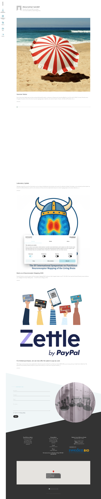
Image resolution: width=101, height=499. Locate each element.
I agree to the (20, 412)
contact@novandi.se (53, 446)
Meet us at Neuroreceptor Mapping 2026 (30, 273)
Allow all (67, 260)
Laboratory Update (23, 183)
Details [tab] (50, 241)
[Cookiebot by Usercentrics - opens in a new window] (70, 237)
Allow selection (50, 260)
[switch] (44, 256)
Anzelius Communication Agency (55, 493)
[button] (53, 472)
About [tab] (68, 241)
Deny (34, 260)
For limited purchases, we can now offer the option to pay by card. (38, 361)
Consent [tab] (33, 241)
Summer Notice (22, 94)
